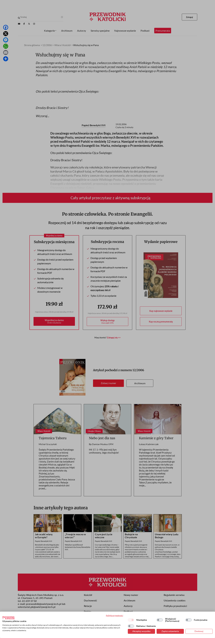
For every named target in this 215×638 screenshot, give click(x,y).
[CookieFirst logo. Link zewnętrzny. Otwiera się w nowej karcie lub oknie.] (8, 617)
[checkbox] (131, 620)
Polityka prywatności (114, 615)
